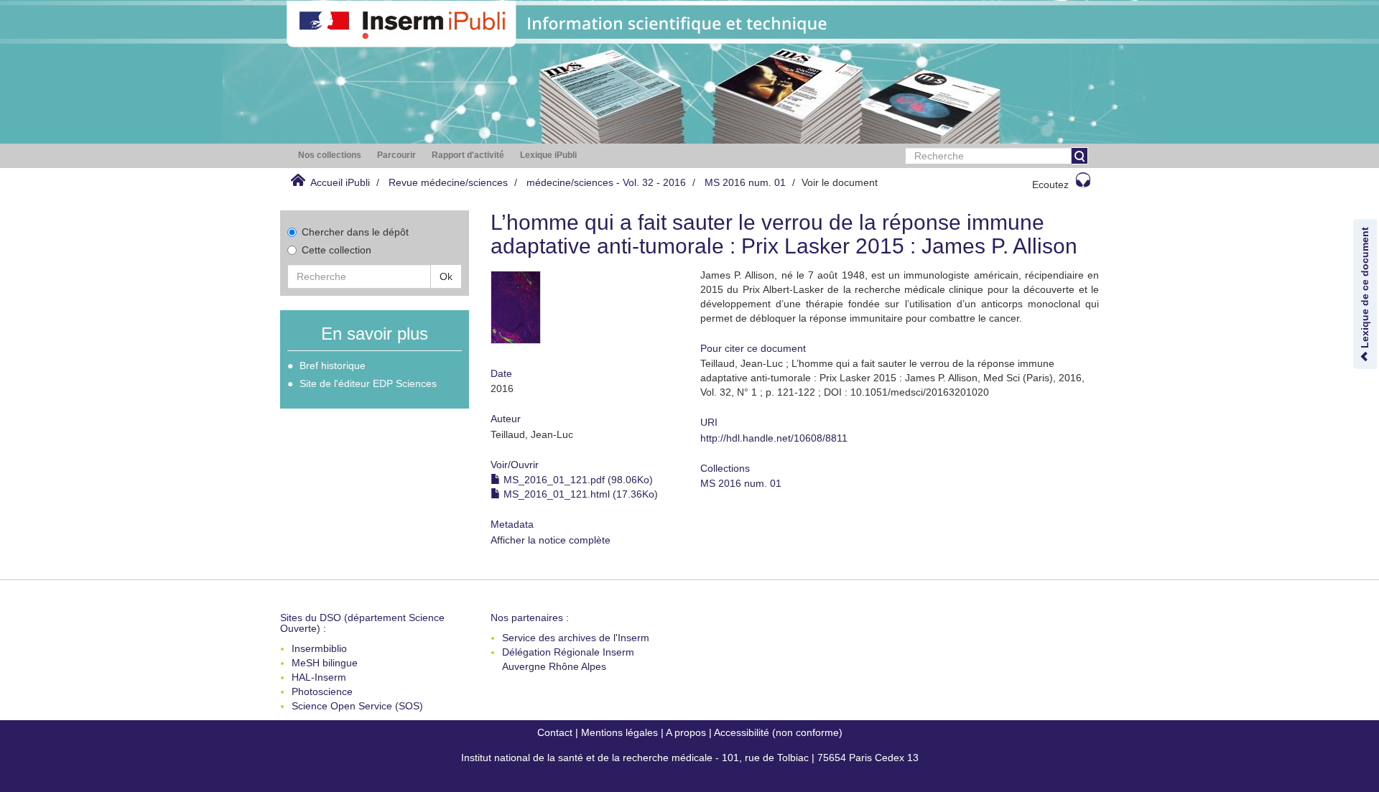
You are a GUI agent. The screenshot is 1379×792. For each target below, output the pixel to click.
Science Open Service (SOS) (357, 706)
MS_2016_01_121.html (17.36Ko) (579, 494)
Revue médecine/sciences (448, 182)
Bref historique (333, 365)
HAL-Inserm (319, 677)
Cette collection (336, 250)
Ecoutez (1050, 184)
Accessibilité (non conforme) (778, 732)
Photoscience (322, 691)
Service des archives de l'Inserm (575, 637)
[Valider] (1079, 155)
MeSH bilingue (325, 662)
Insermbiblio (319, 648)
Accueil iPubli (340, 182)
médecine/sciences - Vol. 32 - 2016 (606, 182)
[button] (329, 155)
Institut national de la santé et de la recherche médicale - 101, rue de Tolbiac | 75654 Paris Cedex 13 (690, 757)
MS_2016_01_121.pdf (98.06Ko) (577, 479)
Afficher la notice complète (550, 540)
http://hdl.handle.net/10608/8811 (774, 438)
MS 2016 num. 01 (745, 182)
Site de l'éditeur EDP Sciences (368, 383)
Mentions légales (619, 732)
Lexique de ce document (1364, 289)
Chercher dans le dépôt (355, 232)
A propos (686, 732)
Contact (554, 732)
